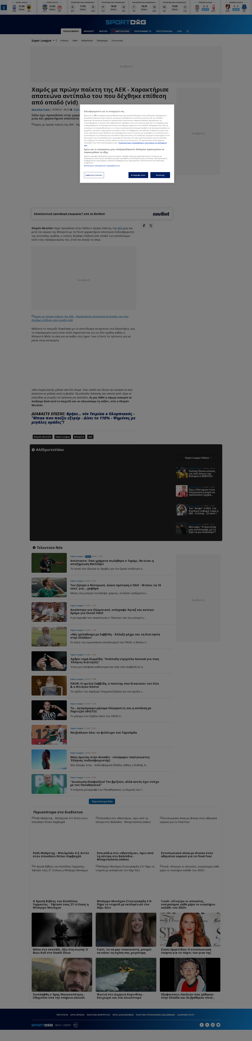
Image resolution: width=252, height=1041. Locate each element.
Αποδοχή (160, 175)
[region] (127, 143)
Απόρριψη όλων (138, 175)
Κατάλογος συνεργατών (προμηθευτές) (102, 166)
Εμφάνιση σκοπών (94, 175)
